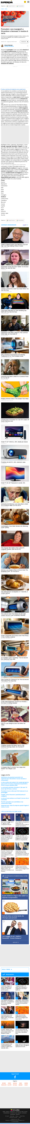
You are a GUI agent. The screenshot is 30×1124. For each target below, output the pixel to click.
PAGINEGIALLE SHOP (20, 1111)
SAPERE (26, 1083)
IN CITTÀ (9, 1085)
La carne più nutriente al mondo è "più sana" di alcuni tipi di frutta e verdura (14, 788)
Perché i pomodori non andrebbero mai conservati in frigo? (12, 802)
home (2, 9)
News (6, 9)
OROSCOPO (3, 1085)
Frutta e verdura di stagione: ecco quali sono (13, 89)
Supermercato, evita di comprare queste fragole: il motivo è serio (15, 806)
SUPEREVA (18, 1114)
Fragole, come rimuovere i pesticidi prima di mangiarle (13, 795)
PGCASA (25, 1111)
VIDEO (20, 1083)
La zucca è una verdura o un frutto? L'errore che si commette (15, 799)
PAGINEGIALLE (12, 1111)
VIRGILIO (7, 1111)
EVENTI (26, 1085)
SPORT (9, 1083)
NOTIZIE (4, 1083)
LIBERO (4, 1111)
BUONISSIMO (12, 1114)
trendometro (10, 974)
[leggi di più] (27, 46)
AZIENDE (20, 1085)
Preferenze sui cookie (13, 1117)
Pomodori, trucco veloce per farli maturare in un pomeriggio (14, 791)
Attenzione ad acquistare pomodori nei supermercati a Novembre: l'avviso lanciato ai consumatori (13, 778)
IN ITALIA (15, 1085)
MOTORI (15, 1083)
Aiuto (20, 1117)
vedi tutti (15, 942)
